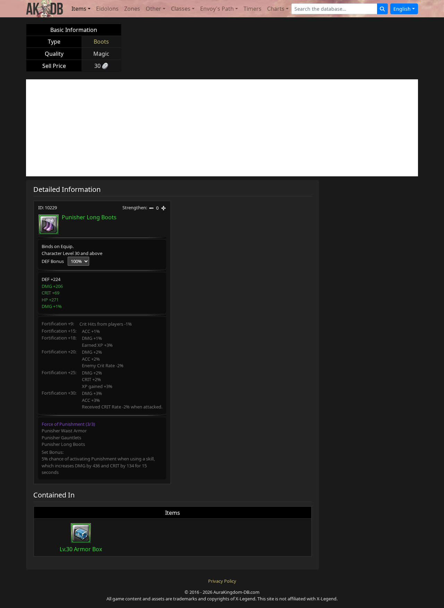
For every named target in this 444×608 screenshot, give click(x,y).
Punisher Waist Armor (64, 431)
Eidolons (107, 8)
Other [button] (153, 8)
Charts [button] (275, 8)
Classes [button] (180, 8)
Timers (253, 8)
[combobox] (334, 8)
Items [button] (78, 8)
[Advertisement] (222, 127)
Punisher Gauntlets (61, 437)
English (402, 9)
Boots (101, 41)
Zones (132, 8)
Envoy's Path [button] (217, 8)
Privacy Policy (222, 581)
